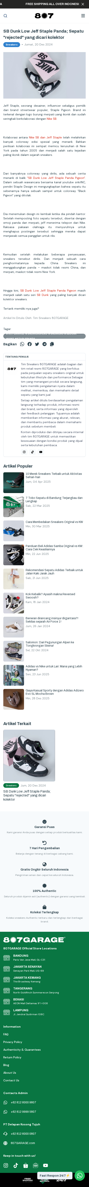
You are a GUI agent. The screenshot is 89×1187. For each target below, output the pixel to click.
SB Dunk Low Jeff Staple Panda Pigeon (48, 290)
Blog (6, 1065)
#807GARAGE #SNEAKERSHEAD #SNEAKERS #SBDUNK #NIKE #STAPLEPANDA (41, 336)
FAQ (5, 1034)
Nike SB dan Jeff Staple (45, 137)
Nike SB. (52, 119)
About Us (9, 1073)
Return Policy (12, 1057)
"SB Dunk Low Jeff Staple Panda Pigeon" (56, 178)
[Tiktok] (32, 452)
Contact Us (11, 1080)
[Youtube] (40, 452)
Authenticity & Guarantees (22, 1049)
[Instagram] (24, 452)
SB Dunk (42, 295)
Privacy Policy (12, 1042)
